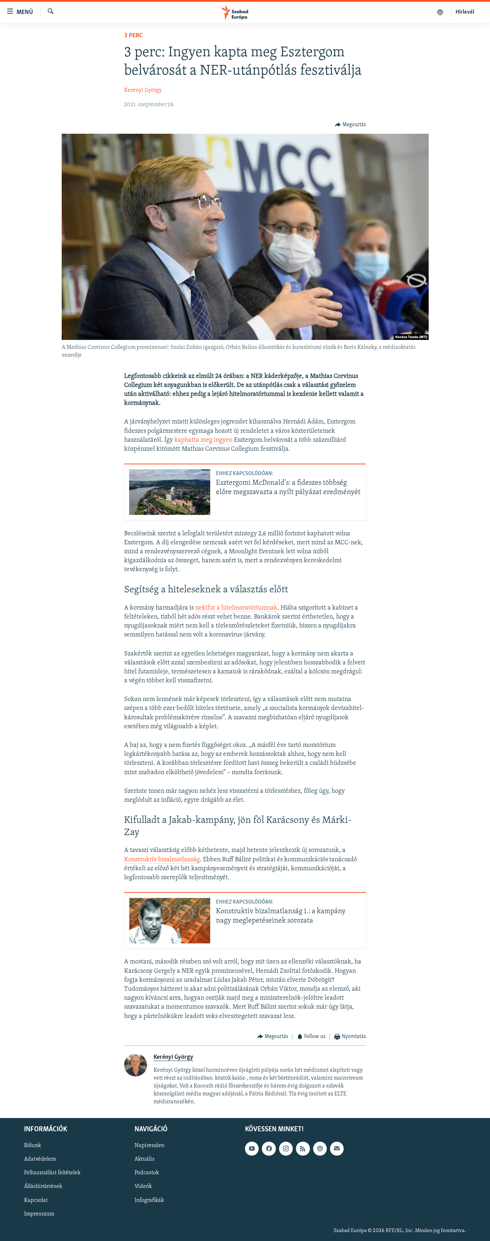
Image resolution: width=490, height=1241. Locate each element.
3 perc (133, 36)
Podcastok (147, 1173)
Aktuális (145, 1159)
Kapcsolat (36, 1200)
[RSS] (303, 1148)
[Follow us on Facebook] (268, 1148)
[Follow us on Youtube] (252, 1148)
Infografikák (149, 1200)
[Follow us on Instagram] (286, 1148)
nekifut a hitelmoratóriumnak (236, 608)
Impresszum (39, 1214)
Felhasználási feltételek (52, 1173)
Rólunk (32, 1145)
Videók (143, 1186)
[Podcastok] (440, 12)
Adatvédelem (40, 1159)
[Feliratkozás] (337, 1148)
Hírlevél (465, 12)
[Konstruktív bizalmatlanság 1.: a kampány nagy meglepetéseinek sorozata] (169, 920)
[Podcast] (320, 1148)
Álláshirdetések (43, 1186)
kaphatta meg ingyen (203, 440)
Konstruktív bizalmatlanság (162, 860)
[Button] (350, 124)
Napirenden (149, 1145)
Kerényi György (143, 90)
